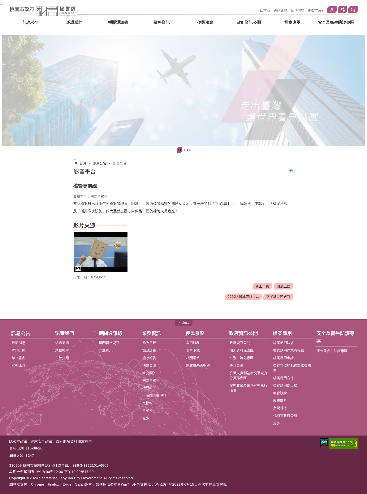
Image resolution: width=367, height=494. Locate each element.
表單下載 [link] (193, 350)
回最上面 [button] (283, 286)
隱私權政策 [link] (18, 441)
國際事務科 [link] (151, 381)
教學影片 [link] (280, 401)
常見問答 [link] (149, 373)
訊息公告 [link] (31, 22)
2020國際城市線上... (243, 297)
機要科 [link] (147, 388)
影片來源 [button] (84, 226)
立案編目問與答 (278, 297)
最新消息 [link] (18, 343)
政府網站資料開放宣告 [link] (74, 441)
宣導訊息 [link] (18, 365)
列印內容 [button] (291, 170)
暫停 (179, 150)
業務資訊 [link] (162, 22)
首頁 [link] (83, 163)
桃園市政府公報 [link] (285, 416)
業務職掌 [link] (62, 350)
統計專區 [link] (236, 365)
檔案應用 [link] (292, 22)
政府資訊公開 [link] (249, 22)
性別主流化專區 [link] (242, 358)
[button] (100, 252)
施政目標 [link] (149, 343)
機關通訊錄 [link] (118, 22)
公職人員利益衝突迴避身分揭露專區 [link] (248, 375)
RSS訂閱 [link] (19, 350)
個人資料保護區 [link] (242, 350)
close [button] (186, 323)
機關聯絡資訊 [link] (109, 343)
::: (1, 5)
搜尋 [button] (353, 9)
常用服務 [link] (193, 343)
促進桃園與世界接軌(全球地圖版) (184, 150)
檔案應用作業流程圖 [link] (288, 350)
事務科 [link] (147, 411)
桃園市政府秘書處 (42, 11)
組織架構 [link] (62, 343)
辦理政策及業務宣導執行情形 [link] (248, 388)
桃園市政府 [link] (316, 10)
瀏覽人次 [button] (16, 455)
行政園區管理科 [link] (154, 395)
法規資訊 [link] (149, 365)
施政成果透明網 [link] (198, 365)
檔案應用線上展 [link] (285, 386)
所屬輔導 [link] (280, 408)
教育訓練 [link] (280, 393)
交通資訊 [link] (106, 350)
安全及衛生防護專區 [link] (336, 22)
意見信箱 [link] (297, 10)
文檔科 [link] (147, 403)
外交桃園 (190, 150)
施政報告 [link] (149, 358)
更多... (147, 418)
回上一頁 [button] (262, 286)
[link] (183, 90)
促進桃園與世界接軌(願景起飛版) (187, 150)
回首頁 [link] (265, 10)
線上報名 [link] (18, 358)
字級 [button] (332, 9)
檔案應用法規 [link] (283, 343)
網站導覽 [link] (280, 10)
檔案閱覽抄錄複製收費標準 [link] (292, 368)
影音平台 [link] (120, 163)
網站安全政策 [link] (41, 441)
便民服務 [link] (205, 22)
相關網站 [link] (193, 358)
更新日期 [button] (16, 448)
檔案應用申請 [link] (283, 358)
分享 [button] (342, 9)
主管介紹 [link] (62, 358)
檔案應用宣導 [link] (283, 378)
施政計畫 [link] (149, 350)
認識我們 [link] (75, 22)
